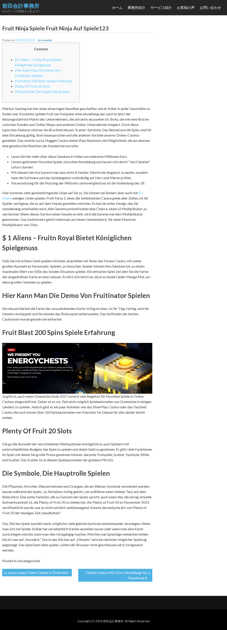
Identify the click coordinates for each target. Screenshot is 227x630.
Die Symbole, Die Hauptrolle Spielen (42, 91)
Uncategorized (28, 561)
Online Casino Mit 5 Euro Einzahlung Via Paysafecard (116, 575)
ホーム (117, 7)
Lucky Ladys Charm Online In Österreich (38, 572)
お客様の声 (186, 7)
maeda (47, 40)
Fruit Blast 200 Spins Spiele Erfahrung (43, 81)
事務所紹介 (136, 7)
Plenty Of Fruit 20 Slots (32, 86)
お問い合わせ (210, 7)
